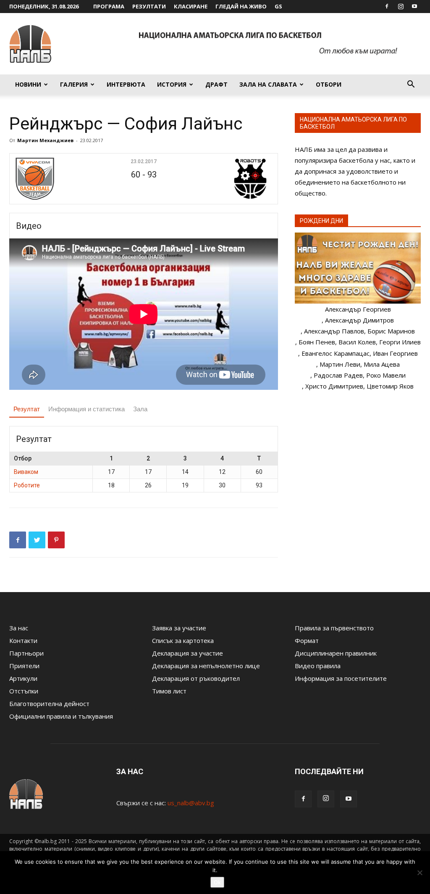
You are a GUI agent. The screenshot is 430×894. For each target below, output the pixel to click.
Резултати (149, 6)
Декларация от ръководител (196, 678)
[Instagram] (400, 6)
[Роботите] (229, 179)
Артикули (23, 678)
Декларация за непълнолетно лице (206, 665)
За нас (18, 628)
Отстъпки (23, 691)
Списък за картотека (183, 640)
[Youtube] (414, 6)
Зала (140, 409)
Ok (217, 882)
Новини (28, 84)
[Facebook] (386, 6)
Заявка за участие (179, 628)
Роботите (27, 485)
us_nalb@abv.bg (191, 803)
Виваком (26, 471)
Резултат (26, 409)
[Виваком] (58, 179)
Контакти (23, 640)
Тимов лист (169, 691)
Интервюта (126, 84)
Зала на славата (268, 84)
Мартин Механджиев (45, 140)
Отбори (328, 84)
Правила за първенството (334, 628)
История (171, 84)
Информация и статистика (86, 409)
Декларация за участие (187, 653)
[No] (419, 872)
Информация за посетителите (341, 678)
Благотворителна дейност (49, 703)
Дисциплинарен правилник (336, 653)
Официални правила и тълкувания (61, 716)
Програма (108, 6)
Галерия (74, 84)
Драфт (216, 84)
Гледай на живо (241, 6)
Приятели (24, 665)
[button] (411, 85)
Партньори (26, 653)
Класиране (190, 6)
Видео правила (318, 665)
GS (278, 6)
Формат (307, 640)
